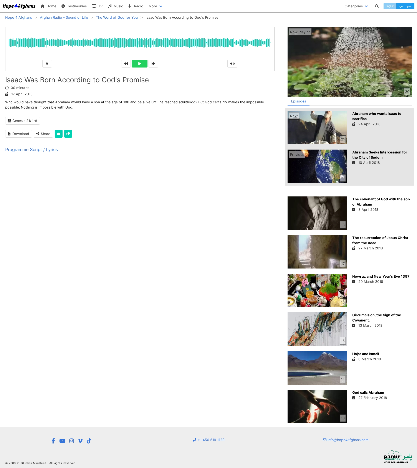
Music (118, 6)
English (390, 6)
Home (50, 6)
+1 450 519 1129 (211, 440)
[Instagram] (71, 441)
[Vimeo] (80, 441)
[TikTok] (89, 441)
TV (100, 6)
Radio (138, 6)
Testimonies (76, 6)
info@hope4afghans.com (347, 440)
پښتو (409, 6)
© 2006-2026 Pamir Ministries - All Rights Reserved (40, 463)
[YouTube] (62, 441)
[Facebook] (53, 441)
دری (401, 6)
